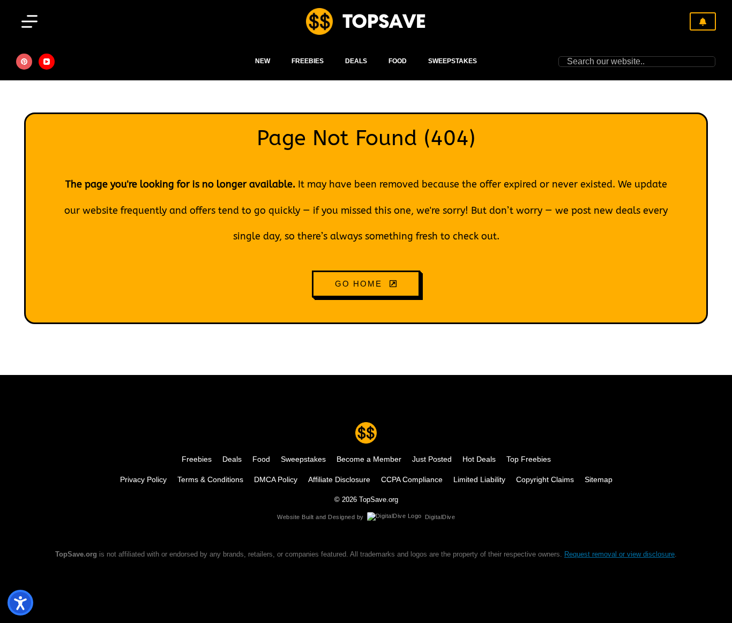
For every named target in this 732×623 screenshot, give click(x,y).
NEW (262, 61)
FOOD (398, 61)
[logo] (319, 21)
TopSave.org (378, 500)
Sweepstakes (452, 61)
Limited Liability (479, 479)
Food (261, 459)
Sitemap (599, 479)
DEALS (356, 61)
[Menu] (29, 21)
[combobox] (632, 61)
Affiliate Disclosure (339, 479)
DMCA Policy (275, 479)
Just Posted (432, 459)
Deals (232, 459)
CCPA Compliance (412, 479)
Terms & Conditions (210, 479)
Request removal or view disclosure (619, 554)
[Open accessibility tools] (20, 603)
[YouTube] (47, 62)
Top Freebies (528, 459)
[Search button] (710, 61)
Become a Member (369, 459)
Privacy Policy (143, 479)
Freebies (308, 61)
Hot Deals (479, 459)
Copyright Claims (545, 479)
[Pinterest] (24, 62)
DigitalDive (440, 517)
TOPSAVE (384, 21)
